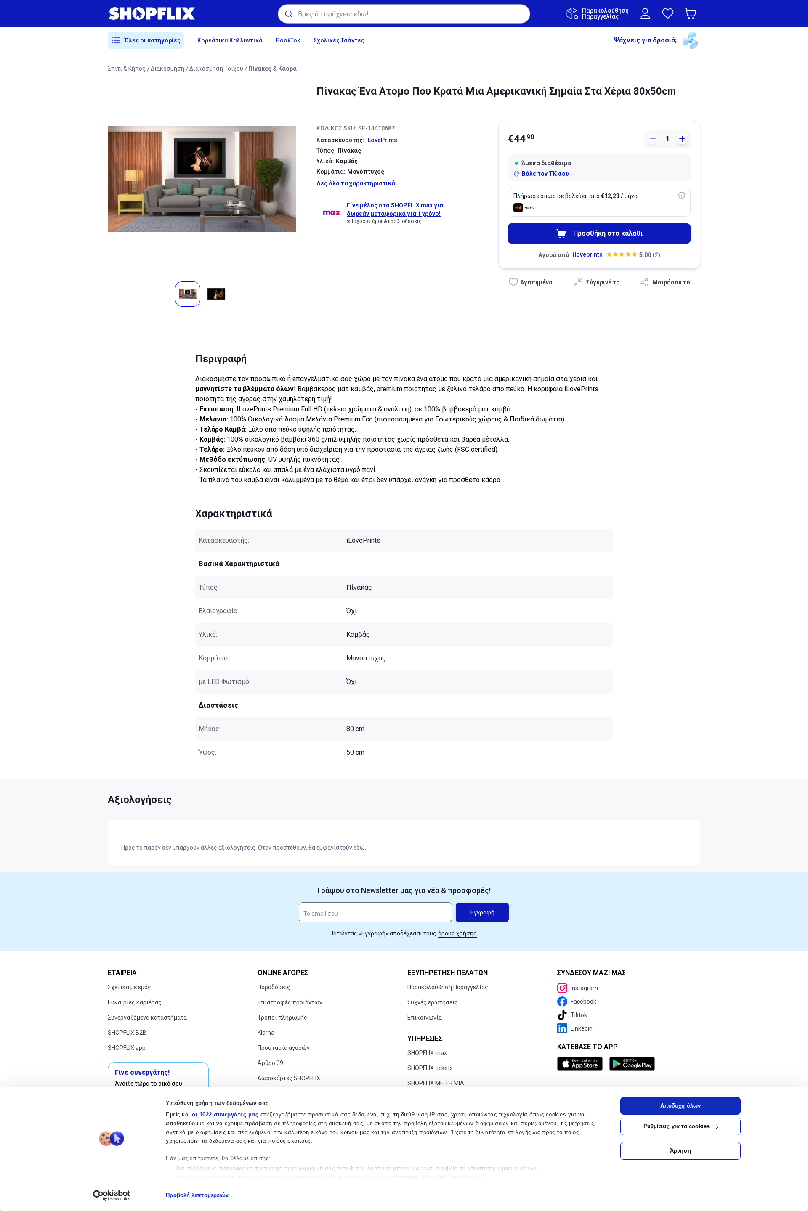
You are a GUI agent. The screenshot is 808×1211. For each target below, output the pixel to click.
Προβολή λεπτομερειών (197, 1195)
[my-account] (645, 13)
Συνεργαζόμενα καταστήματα (147, 1017)
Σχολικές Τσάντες (339, 40)
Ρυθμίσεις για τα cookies (676, 1126)
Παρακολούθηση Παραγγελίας (447, 987)
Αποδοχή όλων (680, 1105)
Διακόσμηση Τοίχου (216, 68)
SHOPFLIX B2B (127, 1032)
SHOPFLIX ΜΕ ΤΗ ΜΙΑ (435, 1083)
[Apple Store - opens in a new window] (581, 1064)
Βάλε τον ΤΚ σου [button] (545, 173)
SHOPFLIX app (127, 1047)
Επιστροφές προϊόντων (290, 1002)
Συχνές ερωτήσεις (432, 1002)
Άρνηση (680, 1150)
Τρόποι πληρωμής (282, 1017)
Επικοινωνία (424, 1017)
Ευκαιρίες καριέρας (135, 1002)
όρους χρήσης (457, 933)
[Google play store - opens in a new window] (632, 1064)
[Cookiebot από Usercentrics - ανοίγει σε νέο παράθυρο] (112, 1195)
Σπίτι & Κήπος (127, 68)
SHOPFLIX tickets (430, 1068)
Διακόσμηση (167, 68)
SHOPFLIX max (427, 1052)
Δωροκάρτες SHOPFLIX (289, 1078)
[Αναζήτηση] (288, 14)
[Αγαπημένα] (668, 13)
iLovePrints (381, 140)
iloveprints (588, 254)
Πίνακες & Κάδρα (272, 68)
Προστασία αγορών (284, 1047)
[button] (692, 13)
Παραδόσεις (274, 987)
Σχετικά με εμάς (129, 987)
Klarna (266, 1032)
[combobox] (404, 14)
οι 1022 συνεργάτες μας (225, 1114)
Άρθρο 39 (270, 1063)
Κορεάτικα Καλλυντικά (230, 40)
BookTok (288, 40)
